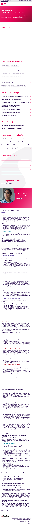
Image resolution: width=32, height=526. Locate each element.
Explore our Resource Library (6, 183)
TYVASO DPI (22, 245)
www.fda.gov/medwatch (25, 440)
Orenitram (3, 212)
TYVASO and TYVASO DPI (6, 231)
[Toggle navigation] (31, 4)
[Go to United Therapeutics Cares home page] (4, 4)
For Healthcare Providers (4, 1)
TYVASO (15, 245)
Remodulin (4, 215)
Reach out (19, 198)
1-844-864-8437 (23, 0)
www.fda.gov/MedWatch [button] (20, 500)
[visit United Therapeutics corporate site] (5, 516)
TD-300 (11, 506)
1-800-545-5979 (13, 437)
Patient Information (5, 437)
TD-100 (7, 506)
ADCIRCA (3, 223)
